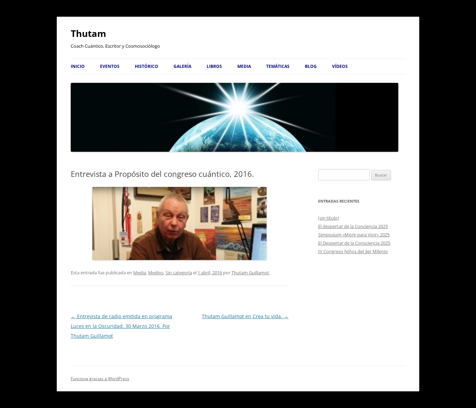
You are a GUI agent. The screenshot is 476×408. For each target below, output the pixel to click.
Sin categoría (179, 272)
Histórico (146, 66)
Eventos (110, 66)
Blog (311, 66)
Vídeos (340, 66)
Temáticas (278, 66)
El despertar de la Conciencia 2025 (353, 226)
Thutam (88, 33)
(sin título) (328, 218)
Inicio (78, 66)
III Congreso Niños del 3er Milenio (353, 251)
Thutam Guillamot (250, 272)
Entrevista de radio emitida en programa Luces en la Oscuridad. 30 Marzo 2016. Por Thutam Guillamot (121, 326)
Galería (182, 66)
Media (244, 66)
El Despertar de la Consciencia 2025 (354, 243)
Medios (155, 272)
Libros (214, 66)
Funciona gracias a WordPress (100, 379)
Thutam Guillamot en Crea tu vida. (245, 316)
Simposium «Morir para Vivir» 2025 (354, 235)
